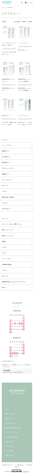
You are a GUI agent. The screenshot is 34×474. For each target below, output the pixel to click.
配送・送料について (11, 414)
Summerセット (6, 115)
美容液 (4, 241)
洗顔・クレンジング (7, 230)
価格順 (24, 21)
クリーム (4, 253)
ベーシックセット (23, 43)
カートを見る (9, 451)
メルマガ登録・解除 (11, 437)
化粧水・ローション (7, 235)
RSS (6, 441)
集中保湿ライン (6, 162)
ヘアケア (4, 191)
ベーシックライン (7, 145)
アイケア (4, 247)
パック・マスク (6, 259)
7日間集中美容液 (6, 264)
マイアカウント (9, 446)
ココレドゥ (5, 203)
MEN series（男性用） (8, 197)
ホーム (3, 7)
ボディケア (5, 185)
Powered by (7, 471)
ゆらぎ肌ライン (6, 157)
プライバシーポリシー (11, 432)
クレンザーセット (23, 115)
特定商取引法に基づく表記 (13, 428)
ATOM (11, 441)
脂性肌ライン (5, 151)
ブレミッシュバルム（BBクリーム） (12, 224)
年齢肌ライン (5, 174)
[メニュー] (31, 2)
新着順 (30, 21)
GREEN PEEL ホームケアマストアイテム (13, 282)
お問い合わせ (9, 455)
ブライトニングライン (8, 168)
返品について (9, 418)
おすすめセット (10, 7)
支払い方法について (11, 423)
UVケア (4, 287)
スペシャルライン (7, 180)
